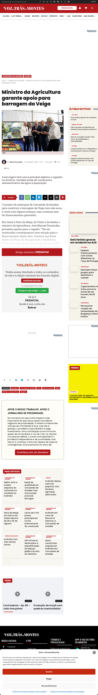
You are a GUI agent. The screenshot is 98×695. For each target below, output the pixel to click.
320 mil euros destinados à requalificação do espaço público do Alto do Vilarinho (31, 547)
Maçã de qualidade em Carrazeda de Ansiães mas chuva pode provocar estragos (31, 490)
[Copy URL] (45, 197)
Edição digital (67, 8)
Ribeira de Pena (77, 124)
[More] (62, 197)
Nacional (73, 392)
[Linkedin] (47, 1)
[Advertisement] (49, 48)
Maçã (57, 388)
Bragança (75, 134)
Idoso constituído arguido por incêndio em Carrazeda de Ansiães (52, 547)
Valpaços (84, 283)
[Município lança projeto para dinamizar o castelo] (74, 269)
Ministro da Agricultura (10, 392)
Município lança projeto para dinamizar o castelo (89, 273)
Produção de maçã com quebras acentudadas (48, 607)
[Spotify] (54, 1)
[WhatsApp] (65, 1)
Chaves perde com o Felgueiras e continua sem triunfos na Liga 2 (84, 150)
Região (27, 76)
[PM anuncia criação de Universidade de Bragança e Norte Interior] (74, 305)
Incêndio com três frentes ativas (11, 542)
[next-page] (8, 563)
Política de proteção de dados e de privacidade (29, 691)
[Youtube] (68, 1)
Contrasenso (8, 612)
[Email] (50, 197)
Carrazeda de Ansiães (12, 76)
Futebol (74, 146)
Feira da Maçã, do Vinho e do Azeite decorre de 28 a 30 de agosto (11, 518)
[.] (80, 8)
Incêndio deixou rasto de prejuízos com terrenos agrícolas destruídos (53, 488)
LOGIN (93, 2)
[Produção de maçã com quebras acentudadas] (48, 594)
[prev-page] (4, 563)
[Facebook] (40, 1)
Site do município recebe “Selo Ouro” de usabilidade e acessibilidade (83, 139)
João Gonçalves (48, 388)
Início (4, 81)
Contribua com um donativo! (32, 452)
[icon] (86, 8)
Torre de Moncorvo (11, 536)
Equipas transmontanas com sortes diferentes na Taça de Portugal (82, 160)
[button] (94, 652)
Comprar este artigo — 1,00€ (32, 290)
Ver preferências (49, 686)
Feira (39, 388)
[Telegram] (58, 1)
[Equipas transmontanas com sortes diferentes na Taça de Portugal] (74, 249)
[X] (61, 1)
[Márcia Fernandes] (4, 162)
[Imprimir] (56, 197)
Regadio (23, 392)
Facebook (11, 647)
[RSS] (50, 1)
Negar (49, 679)
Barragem (14, 388)
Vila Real (75, 115)
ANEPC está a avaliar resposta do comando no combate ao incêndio (10, 489)
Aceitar (49, 672)
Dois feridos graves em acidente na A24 (83, 118)
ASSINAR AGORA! (32, 280)
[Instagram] (43, 1)
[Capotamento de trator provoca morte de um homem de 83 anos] (74, 285)
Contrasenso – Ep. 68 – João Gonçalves (16, 607)
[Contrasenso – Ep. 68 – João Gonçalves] (17, 594)
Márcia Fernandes (16, 162)
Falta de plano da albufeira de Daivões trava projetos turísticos (84, 128)
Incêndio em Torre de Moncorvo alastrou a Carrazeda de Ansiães (52, 519)
